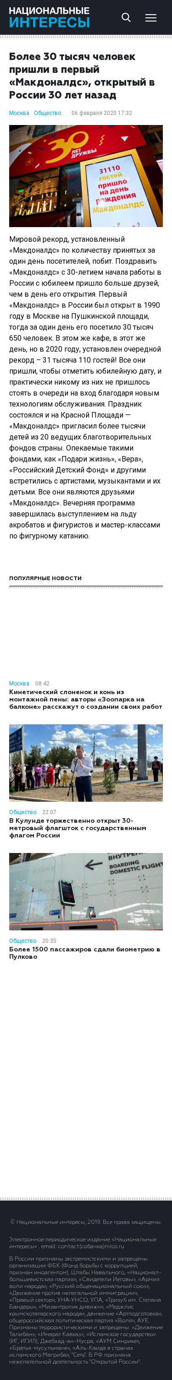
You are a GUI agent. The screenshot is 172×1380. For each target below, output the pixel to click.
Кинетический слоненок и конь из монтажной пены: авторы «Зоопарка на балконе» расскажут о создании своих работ (85, 699)
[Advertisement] (86, 1078)
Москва (19, 113)
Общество (47, 113)
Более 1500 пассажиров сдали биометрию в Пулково (85, 953)
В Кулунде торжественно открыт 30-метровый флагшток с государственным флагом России (77, 828)
